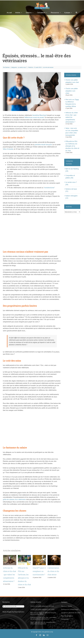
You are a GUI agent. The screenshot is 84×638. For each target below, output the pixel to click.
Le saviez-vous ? (22, 67)
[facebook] (36, 635)
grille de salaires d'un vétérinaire (14, 499)
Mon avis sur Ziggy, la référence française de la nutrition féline (43, 613)
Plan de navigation (67, 616)
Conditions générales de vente (70, 613)
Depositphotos (19, 612)
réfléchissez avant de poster (34, 117)
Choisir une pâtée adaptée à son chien (71, 90)
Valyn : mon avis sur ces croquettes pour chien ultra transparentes (43, 623)
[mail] (47, 635)
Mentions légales (66, 606)
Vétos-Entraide (8, 149)
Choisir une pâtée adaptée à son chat (42, 606)
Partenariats (65, 619)
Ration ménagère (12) (71, 197)
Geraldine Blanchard (39, 115)
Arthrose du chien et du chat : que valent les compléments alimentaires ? (9, 574)
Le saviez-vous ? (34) (71, 183)
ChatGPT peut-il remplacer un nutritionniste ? (39, 571)
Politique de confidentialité (69, 609)
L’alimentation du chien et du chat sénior (53, 571)
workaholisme (49, 188)
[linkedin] (44, 635)
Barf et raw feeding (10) (72, 170)
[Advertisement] (32, 232)
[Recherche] (76, 12)
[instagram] (40, 635)
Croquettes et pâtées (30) (70, 176)
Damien (7, 67)
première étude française (43, 144)
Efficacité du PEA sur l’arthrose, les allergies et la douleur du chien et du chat (72, 146)
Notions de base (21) (71, 190)
